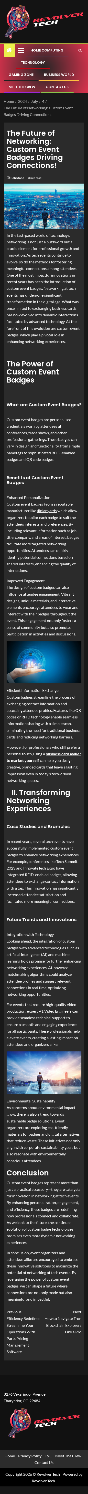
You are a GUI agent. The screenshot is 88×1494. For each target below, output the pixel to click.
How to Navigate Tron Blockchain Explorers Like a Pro (62, 1321)
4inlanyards (47, 510)
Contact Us (57, 86)
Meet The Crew (22, 86)
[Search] (80, 50)
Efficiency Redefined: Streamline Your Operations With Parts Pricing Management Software (24, 1331)
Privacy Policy (30, 1455)
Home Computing (47, 50)
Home (10, 1455)
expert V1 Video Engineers (49, 1011)
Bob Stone (17, 178)
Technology (33, 62)
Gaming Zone (21, 74)
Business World (59, 74)
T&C (48, 1455)
